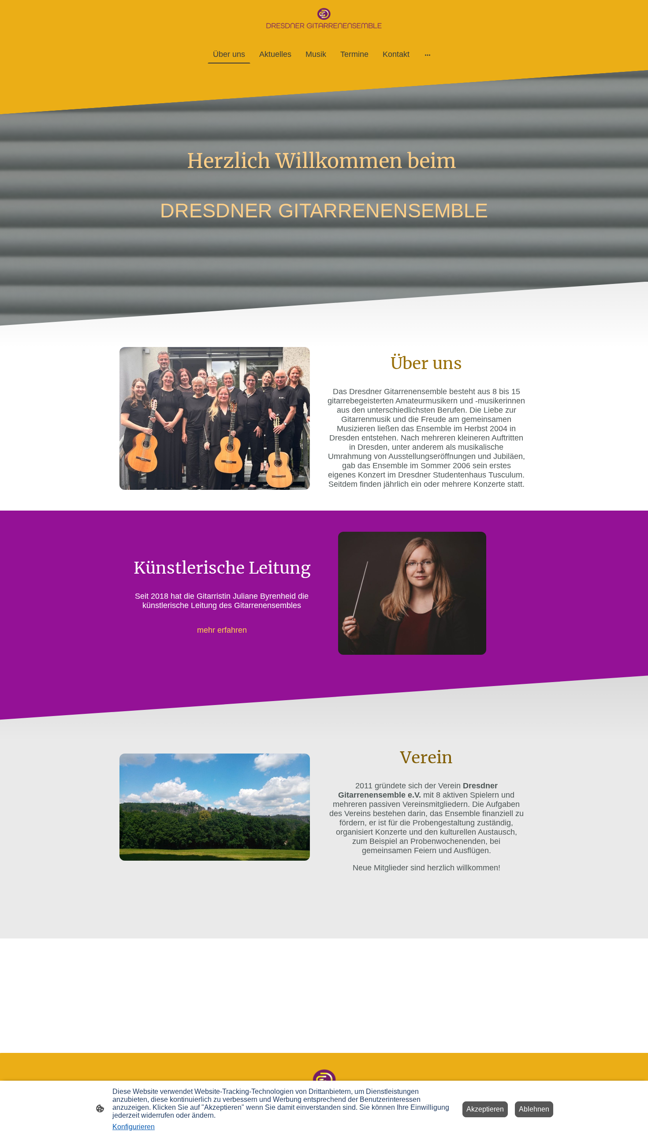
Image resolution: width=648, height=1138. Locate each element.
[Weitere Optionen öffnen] (427, 54)
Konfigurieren (133, 1127)
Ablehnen (534, 1109)
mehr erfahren (222, 630)
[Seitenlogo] (323, 19)
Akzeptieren (485, 1109)
